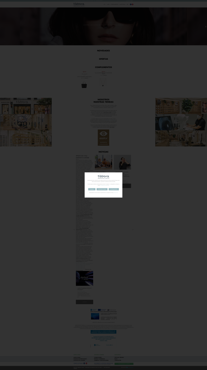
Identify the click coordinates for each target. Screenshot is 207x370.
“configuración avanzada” (104, 185)
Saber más (116, 192)
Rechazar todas (102, 189)
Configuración (113, 189)
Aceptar (92, 189)
